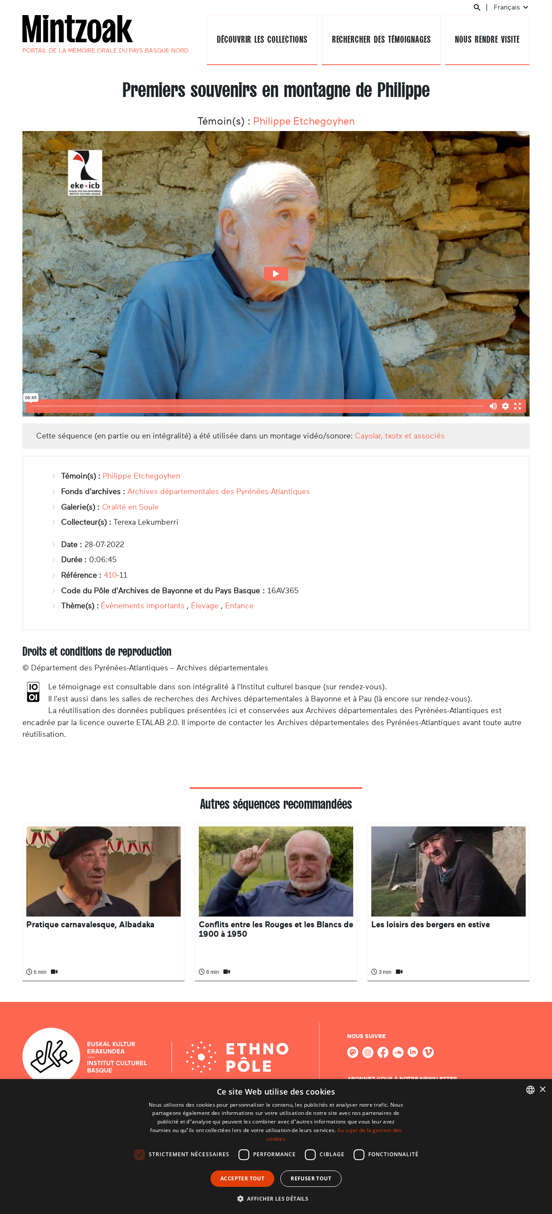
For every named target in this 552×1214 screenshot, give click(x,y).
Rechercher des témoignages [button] (381, 39)
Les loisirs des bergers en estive (430, 924)
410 (110, 575)
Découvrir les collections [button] (262, 39)
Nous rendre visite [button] (487, 39)
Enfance (239, 605)
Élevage (205, 605)
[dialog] (276, 1146)
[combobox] (530, 1090)
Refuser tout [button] (311, 1178)
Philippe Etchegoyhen (304, 121)
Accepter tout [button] (242, 1178)
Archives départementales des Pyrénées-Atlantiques (218, 491)
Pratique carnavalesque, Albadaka (90, 924)
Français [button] (508, 7)
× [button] (542, 1089)
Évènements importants (143, 605)
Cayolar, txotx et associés (400, 436)
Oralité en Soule (130, 507)
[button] (276, 1198)
